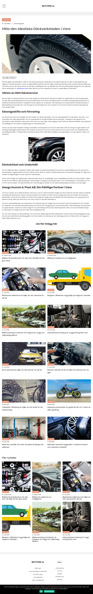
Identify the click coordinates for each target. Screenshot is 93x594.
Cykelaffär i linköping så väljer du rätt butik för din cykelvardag (22, 408)
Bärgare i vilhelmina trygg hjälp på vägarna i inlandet (68, 295)
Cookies (59, 574)
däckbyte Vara (22, 88)
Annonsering (60, 568)
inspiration (6, 20)
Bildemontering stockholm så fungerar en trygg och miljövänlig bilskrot (23, 334)
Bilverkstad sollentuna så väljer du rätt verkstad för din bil (23, 296)
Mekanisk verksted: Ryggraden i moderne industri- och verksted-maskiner (68, 445)
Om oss (59, 571)
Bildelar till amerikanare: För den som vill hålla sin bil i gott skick (23, 259)
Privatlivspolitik (49, 591)
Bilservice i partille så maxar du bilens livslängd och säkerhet (23, 445)
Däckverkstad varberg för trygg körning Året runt (67, 333)
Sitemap (59, 579)
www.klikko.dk (39, 580)
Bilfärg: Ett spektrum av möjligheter (61, 258)
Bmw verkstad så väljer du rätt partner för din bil (22, 370)
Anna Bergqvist (19, 23)
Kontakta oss (60, 576)
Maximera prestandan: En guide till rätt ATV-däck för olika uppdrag (69, 408)
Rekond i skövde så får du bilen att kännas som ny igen (68, 371)
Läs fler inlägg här (46, 223)
